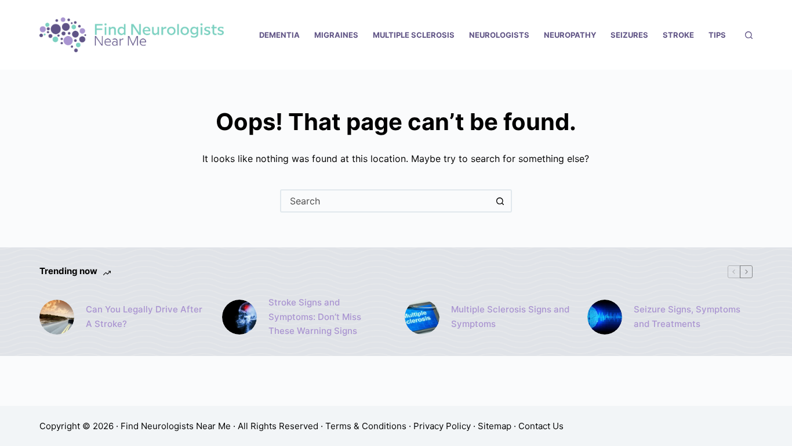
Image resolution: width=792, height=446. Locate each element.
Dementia (279, 34)
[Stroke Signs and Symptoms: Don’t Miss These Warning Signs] (239, 317)
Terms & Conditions (365, 425)
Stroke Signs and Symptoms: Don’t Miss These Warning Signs (314, 317)
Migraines (336, 34)
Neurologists (499, 34)
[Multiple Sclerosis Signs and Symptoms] (422, 317)
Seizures (629, 34)
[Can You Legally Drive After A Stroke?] (56, 317)
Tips (717, 34)
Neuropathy (570, 34)
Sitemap (494, 425)
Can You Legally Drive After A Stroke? (144, 316)
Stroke (678, 34)
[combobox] (385, 201)
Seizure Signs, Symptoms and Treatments (687, 316)
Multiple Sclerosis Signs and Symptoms (510, 316)
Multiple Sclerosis (414, 34)
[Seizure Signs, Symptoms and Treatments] (604, 317)
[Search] (749, 35)
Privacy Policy (442, 425)
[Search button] (500, 200)
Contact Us (541, 425)
